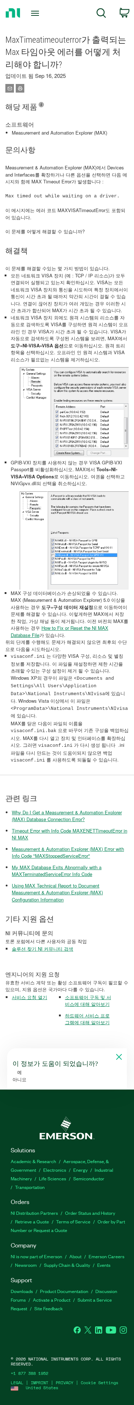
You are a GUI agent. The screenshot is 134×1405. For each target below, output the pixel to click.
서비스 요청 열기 (29, 997)
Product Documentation (64, 1291)
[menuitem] (101, 14)
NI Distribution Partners (34, 1212)
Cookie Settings (99, 1383)
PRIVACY (64, 1383)
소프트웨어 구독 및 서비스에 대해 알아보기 (88, 1001)
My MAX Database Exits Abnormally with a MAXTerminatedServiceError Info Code (56, 871)
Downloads (22, 1291)
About (75, 1256)
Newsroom (26, 1264)
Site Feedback (48, 1308)
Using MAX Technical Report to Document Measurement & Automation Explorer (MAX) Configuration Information (57, 892)
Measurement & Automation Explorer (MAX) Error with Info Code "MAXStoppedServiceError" (68, 853)
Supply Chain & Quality (67, 1264)
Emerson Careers (106, 1256)
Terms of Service (73, 1221)
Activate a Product (51, 1299)
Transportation (30, 1187)
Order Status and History (90, 1212)
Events (103, 1264)
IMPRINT (39, 1383)
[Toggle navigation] (36, 13)
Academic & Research (33, 1161)
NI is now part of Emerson (36, 1256)
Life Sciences (52, 1178)
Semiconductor (88, 1178)
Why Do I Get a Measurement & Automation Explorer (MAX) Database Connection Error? (67, 816)
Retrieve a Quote (32, 1221)
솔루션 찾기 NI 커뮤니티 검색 (42, 948)
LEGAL (17, 1383)
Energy (80, 1169)
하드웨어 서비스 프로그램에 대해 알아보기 (87, 1019)
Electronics (54, 1169)
